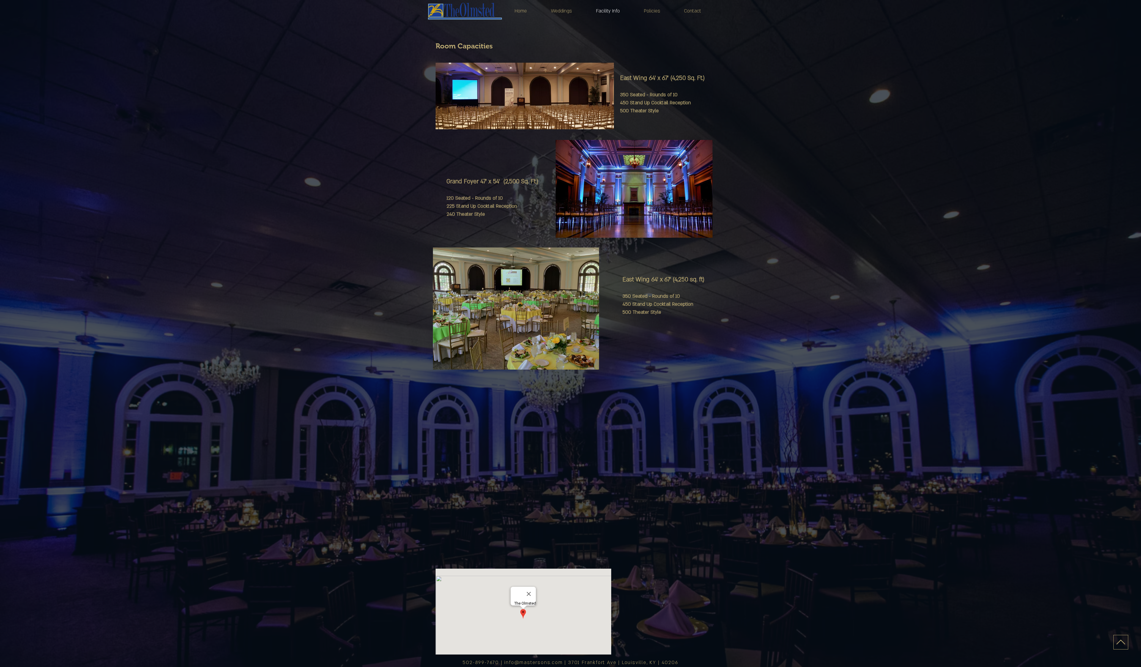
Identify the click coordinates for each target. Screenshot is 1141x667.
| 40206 (668, 662)
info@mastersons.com (533, 662)
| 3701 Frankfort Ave (591, 662)
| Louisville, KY (638, 662)
